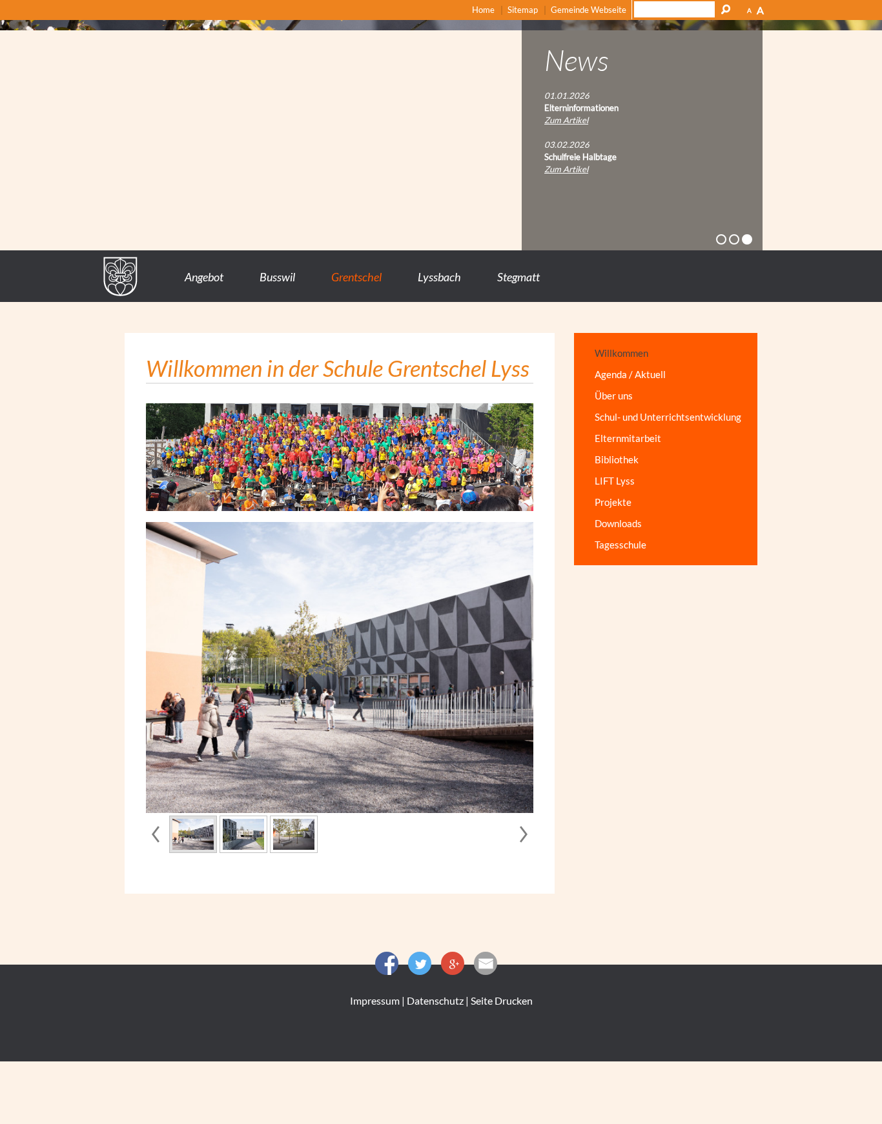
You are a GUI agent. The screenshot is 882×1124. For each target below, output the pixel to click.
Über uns (614, 395)
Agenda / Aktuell (630, 374)
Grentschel (356, 277)
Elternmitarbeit (628, 438)
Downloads (618, 523)
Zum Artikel (566, 120)
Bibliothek (617, 459)
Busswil (277, 277)
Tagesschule (620, 544)
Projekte (613, 502)
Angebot (204, 277)
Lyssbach (439, 277)
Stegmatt (518, 277)
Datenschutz (435, 1000)
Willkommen (621, 353)
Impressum (375, 1000)
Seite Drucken (502, 1000)
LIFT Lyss (615, 481)
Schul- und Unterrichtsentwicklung (668, 417)
